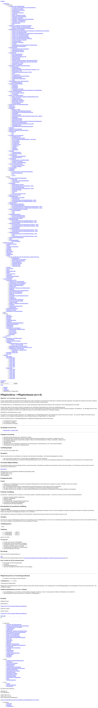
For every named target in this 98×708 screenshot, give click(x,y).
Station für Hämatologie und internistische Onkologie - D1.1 (25, 69)
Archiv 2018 (12, 366)
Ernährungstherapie (16, 68)
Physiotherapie (12, 131)
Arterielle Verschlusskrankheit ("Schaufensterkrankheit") (25, 60)
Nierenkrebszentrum (13, 219)
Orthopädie (11, 108)
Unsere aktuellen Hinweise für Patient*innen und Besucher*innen (24, 256)
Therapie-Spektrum (16, 152)
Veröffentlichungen (16, 266)
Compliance (9, 321)
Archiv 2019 (12, 365)
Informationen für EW (11, 280)
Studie (13, 235)
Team (13, 192)
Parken (7, 269)
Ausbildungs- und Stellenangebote (14, 338)
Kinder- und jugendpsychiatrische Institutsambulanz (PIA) (25, 96)
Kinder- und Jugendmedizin (15, 91)
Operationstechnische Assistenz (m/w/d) (18, 343)
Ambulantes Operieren (11, 244)
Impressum (8, 704)
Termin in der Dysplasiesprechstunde (20, 34)
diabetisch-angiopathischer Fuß (19, 56)
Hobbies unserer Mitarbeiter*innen (17, 329)
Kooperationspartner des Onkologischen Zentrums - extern (25, 225)
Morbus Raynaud (16, 59)
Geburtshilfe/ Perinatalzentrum (19, 46)
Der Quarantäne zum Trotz (18, 92)
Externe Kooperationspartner (18, 216)
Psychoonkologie (16, 74)
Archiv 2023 (12, 360)
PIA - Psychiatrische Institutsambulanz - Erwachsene (24, 139)
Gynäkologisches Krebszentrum (16, 204)
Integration (8, 353)
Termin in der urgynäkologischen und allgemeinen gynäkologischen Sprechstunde (30, 30)
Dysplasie (14, 43)
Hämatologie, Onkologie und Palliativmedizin (19, 65)
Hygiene (8, 255)
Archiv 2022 (12, 361)
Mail (2, 556)
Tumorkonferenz (16, 198)
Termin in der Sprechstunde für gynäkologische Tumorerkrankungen (27, 33)
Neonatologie (15, 94)
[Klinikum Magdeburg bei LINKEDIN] (25, 699)
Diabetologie (15, 87)
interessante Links (16, 23)
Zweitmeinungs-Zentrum (17, 8)
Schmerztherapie (13, 154)
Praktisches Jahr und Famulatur (13, 340)
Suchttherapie (15, 145)
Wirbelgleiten (15, 113)
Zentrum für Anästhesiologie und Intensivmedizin (20, 25)
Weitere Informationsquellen (18, 260)
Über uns (8, 315)
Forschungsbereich (16, 103)
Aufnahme (8, 249)
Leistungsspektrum (16, 210)
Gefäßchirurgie (12, 52)
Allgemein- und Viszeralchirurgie (16, 6)
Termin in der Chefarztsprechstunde (20, 36)
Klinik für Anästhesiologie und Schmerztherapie (23, 28)
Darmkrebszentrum (13, 196)
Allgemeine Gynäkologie (17, 42)
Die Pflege (8, 317)
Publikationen (15, 149)
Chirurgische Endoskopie (18, 12)
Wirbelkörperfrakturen (17, 118)
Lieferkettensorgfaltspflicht (12, 324)
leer (13, 132)
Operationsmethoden (16, 41)
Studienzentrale (9, 325)
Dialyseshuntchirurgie (17, 55)
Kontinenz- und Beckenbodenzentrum (17, 178)
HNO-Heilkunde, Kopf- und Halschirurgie (19, 81)
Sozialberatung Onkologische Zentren (20, 76)
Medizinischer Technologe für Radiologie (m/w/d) (20, 347)
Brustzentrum (12, 183)
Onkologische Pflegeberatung (18, 78)
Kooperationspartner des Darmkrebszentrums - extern (24, 201)
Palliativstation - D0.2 (17, 70)
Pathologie (11, 127)
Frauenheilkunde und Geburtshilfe (17, 29)
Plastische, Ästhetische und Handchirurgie (18, 130)
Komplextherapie (16, 141)
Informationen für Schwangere (19, 259)
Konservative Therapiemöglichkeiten (20, 180)
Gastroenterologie (13, 47)
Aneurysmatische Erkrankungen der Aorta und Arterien (24, 61)
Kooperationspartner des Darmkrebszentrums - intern (24, 200)
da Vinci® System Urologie (18, 165)
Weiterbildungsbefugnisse (12, 308)
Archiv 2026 (12, 369)
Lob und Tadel (9, 268)
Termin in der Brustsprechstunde (19, 32)
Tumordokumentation (17, 77)
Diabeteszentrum (13, 202)
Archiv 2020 (12, 364)
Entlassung (8, 253)
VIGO (13, 73)
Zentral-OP (11, 170)
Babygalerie (9, 250)
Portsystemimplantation (17, 54)
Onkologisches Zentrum (14, 223)
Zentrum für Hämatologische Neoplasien (18, 209)
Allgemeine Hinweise (17, 263)
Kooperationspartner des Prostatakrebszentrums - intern (24, 233)
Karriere (5, 388)
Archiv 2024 (12, 359)
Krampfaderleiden (16, 58)
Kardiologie (14, 85)
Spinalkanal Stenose (16, 114)
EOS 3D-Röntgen (16, 241)
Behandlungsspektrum (17, 82)
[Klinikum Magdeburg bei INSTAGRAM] (15, 699)
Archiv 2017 (12, 378)
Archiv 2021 (12, 362)
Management (9, 316)
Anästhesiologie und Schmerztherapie (17, 282)
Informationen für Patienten (18, 197)
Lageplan (8, 267)
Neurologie (11, 297)
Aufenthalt (8, 247)
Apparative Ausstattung (17, 161)
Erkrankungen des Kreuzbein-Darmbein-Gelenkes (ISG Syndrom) (27, 116)
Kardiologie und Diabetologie (16, 83)
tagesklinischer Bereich (17, 99)
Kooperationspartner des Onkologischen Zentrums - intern (25, 224)
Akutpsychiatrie (15, 140)
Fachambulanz (9, 254)
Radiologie (11, 151)
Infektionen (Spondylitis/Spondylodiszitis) (21, 110)
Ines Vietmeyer (12, 330)
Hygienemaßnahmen (16, 262)
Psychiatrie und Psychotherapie (16, 135)
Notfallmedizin (12, 298)
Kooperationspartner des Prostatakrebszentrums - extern (24, 236)
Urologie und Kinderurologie (15, 163)
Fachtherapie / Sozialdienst (18, 100)
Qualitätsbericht (9, 706)
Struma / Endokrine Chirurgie (18, 15)
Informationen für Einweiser (18, 138)
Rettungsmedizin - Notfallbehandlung (20, 160)
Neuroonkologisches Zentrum (16, 218)
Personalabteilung (10, 339)
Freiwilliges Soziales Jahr (12, 352)
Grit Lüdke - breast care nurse (19, 193)
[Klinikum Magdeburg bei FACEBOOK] (5, 699)
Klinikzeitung (9, 368)
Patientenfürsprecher (11, 271)
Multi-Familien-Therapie (17, 101)
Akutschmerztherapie (17, 157)
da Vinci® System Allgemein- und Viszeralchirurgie (24, 7)
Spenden (8, 335)
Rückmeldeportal (16, 227)
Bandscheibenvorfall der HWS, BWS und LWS (23, 123)
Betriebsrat (8, 319)
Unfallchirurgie (12, 158)
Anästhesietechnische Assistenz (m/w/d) (18, 346)
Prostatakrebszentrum (14, 232)
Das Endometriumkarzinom (18, 205)
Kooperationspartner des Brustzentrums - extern (23, 188)
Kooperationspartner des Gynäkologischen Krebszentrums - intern (27, 206)
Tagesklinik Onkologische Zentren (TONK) (22, 72)
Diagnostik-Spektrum (17, 153)
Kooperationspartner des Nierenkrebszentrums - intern (24, 220)
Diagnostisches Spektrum (18, 50)
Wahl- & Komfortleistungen (12, 276)
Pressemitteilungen (10, 357)
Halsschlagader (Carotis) (17, 63)
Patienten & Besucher (11, 685)
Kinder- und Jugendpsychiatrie (16, 95)
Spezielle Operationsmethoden (19, 162)
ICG (13, 174)
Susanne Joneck (12, 331)
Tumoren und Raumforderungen (19, 122)
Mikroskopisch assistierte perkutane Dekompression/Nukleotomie (27, 121)
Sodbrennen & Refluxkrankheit (19, 16)
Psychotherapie (15, 143)
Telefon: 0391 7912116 (6, 606)
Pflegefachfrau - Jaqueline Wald (19, 350)
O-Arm (13, 175)
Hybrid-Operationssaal (17, 173)
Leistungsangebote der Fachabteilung (20, 48)
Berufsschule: (4, 469)
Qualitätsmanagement (11, 320)
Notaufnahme (12, 107)
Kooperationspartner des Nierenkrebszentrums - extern (24, 222)
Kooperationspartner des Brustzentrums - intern (22, 185)
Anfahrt (8, 245)
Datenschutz (9, 703)
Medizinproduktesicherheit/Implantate (14, 322)
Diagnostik (14, 179)
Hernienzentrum (15, 11)
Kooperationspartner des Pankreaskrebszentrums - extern (25, 231)
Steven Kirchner (13, 333)
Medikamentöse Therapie (18, 184)
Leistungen (14, 191)
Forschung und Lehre (11, 309)
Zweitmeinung (9, 277)
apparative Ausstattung (17, 64)
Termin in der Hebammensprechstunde (21, 37)
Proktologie (14, 14)
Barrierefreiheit (9, 251)
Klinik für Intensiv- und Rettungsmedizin (21, 26)
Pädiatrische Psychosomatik (15, 129)
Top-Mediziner (9, 326)
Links (13, 79)
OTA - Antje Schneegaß (17, 344)
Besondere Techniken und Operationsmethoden (23, 19)
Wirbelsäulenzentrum (14, 240)
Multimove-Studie (16, 109)
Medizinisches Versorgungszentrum (14, 311)
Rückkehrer (11, 334)
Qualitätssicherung (16, 136)
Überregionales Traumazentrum (16, 237)
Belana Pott (14, 351)
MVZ (4, 312)
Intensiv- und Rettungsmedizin (16, 285)
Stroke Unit (11, 105)
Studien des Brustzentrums (18, 187)
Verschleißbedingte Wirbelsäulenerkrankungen (22, 112)
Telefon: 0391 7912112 (6, 613)
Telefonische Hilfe (16, 264)
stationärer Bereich (16, 98)
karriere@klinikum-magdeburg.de (19, 606)
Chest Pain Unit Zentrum (15, 194)
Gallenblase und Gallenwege (18, 21)
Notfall (2, 382)
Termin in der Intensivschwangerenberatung (22, 38)
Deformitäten (15, 117)
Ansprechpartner (16, 182)
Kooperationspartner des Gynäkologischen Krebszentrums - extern (27, 207)
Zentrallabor (12, 169)
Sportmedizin (15, 86)
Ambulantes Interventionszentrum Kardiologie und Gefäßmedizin (27, 90)
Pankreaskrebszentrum (14, 228)
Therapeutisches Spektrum (18, 51)
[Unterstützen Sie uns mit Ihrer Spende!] (10, 620)
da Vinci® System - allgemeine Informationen (22, 171)
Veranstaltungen (15, 258)
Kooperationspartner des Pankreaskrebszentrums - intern (25, 229)
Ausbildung (14, 148)
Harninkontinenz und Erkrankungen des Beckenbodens (24, 45)
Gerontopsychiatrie (16, 144)
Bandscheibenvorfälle (17, 120)
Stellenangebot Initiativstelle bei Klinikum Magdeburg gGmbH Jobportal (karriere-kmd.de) (44, 558)
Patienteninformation (16, 189)
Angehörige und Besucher (12, 246)
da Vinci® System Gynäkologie (19, 39)
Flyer (13, 24)
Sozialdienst (9, 275)
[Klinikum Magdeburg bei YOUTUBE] (34, 699)
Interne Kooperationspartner (18, 215)
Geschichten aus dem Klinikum (13, 328)
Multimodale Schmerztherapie (19, 156)
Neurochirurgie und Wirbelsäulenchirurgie (18, 104)
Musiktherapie (15, 67)
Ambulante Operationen (17, 17)
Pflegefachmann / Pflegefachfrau (16, 348)
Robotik (8, 272)
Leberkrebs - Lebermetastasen (19, 20)
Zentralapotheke (13, 167)
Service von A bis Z (10, 273)
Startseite (3, 1)
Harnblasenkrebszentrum (14, 214)
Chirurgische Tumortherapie (18, 10)
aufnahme (14, 147)
